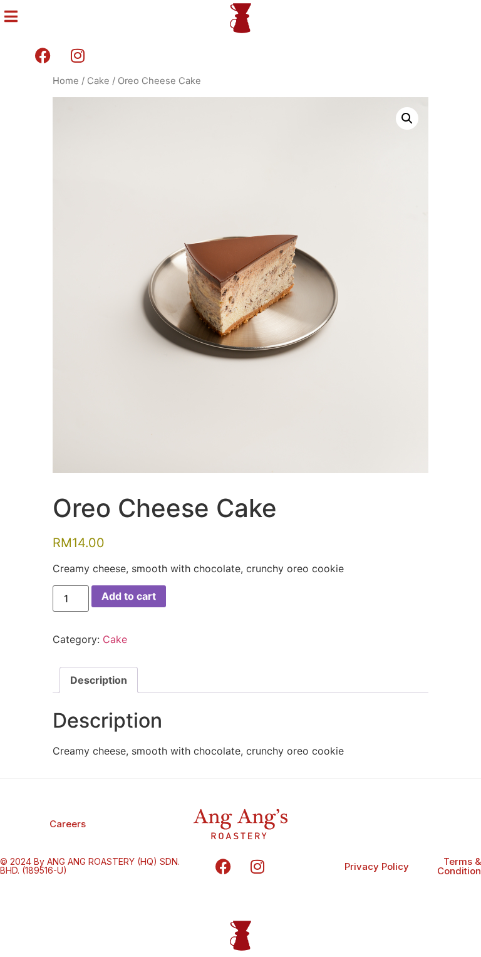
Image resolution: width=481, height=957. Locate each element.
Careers (67, 824)
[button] (407, 118)
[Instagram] (257, 866)
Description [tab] (98, 680)
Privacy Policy (376, 866)
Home (66, 80)
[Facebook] (223, 866)
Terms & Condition (459, 866)
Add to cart (128, 596)
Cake (98, 80)
